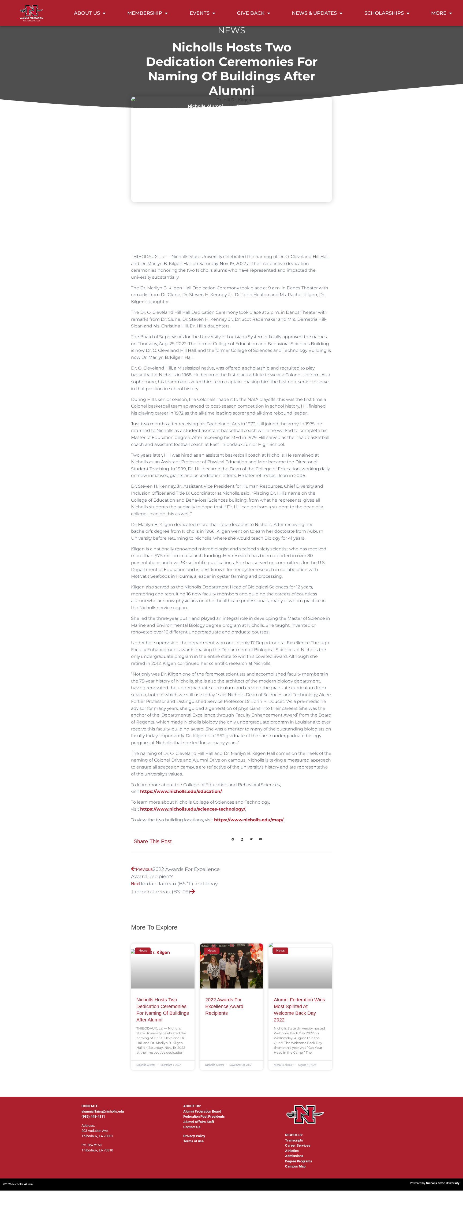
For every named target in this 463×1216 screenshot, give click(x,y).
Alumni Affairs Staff (198, 1122)
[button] (233, 839)
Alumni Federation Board (202, 1111)
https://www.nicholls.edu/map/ (248, 819)
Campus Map (295, 1166)
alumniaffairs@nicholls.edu (102, 1111)
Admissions (294, 1156)
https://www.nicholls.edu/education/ (181, 791)
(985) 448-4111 (93, 1116)
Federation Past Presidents (204, 1116)
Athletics (292, 1151)
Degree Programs (298, 1161)
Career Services (297, 1145)
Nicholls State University (443, 1183)
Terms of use (193, 1141)
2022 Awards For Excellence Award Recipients (224, 1006)
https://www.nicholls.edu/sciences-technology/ (192, 809)
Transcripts (294, 1140)
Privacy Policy (194, 1136)
